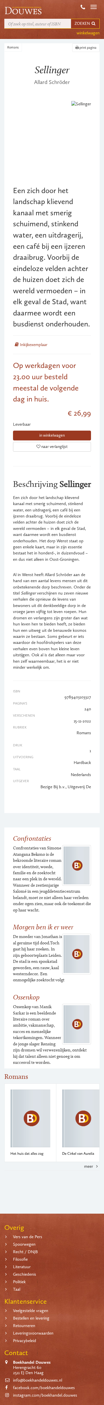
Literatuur (22, 1266)
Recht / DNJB (25, 1251)
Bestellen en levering (31, 1318)
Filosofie (20, 1259)
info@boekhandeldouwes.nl (37, 1380)
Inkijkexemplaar (33, 344)
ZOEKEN (83, 23)
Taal (16, 1289)
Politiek (19, 1281)
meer (89, 1166)
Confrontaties (32, 838)
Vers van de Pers (27, 1236)
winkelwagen (88, 33)
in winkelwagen (52, 435)
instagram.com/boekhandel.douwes (45, 1395)
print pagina (87, 48)
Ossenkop (26, 997)
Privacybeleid (24, 1340)
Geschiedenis (24, 1274)
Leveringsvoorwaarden (33, 1333)
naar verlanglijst (54, 446)
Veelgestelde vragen (30, 1310)
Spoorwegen (24, 1244)
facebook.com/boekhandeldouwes (44, 1387)
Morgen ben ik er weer (43, 927)
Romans (13, 47)
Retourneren (24, 1325)
